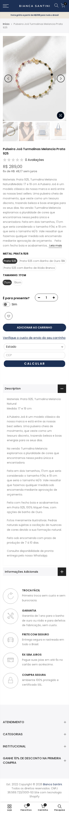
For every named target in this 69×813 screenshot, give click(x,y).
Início (6, 24)
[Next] (61, 78)
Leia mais (55, 245)
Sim (14, 304)
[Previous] (8, 78)
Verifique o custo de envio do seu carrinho (34, 338)
